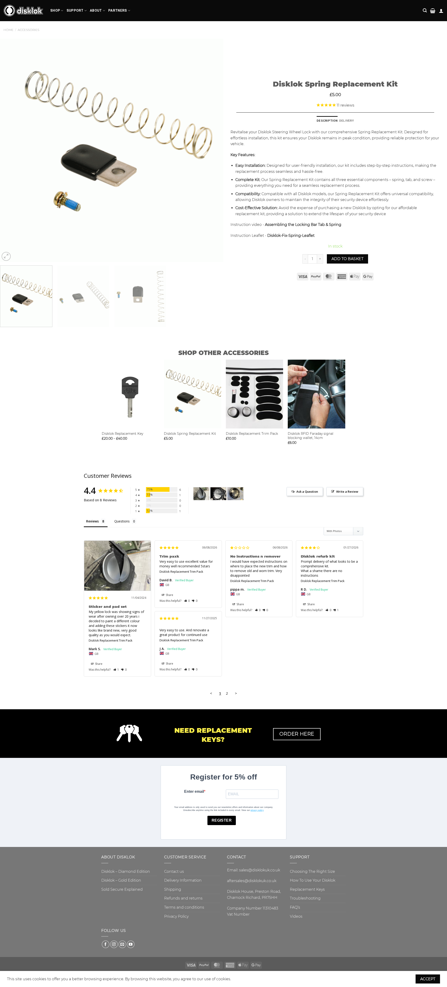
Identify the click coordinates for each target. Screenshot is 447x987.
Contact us (174, 871)
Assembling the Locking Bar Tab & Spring (303, 224)
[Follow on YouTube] (131, 944)
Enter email (194, 791)
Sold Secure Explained (122, 889)
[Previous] (10, 150)
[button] (116, 670)
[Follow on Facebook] (105, 944)
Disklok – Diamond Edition (125, 871)
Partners (117, 11)
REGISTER (222, 820)
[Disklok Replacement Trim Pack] (254, 394)
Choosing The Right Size (312, 871)
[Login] (441, 11)
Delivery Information (183, 880)
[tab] (327, 120)
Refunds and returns (183, 898)
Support (75, 11)
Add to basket (347, 259)
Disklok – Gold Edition (121, 880)
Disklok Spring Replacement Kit (190, 434)
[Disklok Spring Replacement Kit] (192, 394)
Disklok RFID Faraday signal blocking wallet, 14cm (310, 436)
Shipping (172, 889)
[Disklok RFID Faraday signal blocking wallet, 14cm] (316, 394)
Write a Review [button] (347, 491)
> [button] (236, 693)
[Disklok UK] (23, 11)
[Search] (425, 10)
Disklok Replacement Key (122, 434)
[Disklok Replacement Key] (130, 394)
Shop (55, 11)
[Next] (213, 150)
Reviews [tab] (92, 521)
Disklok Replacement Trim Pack (252, 434)
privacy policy (257, 810)
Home (8, 30)
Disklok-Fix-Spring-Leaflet (291, 235)
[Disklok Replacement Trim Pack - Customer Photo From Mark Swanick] (201, 493)
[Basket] (432, 11)
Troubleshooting (305, 898)
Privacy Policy (176, 916)
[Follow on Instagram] (114, 944)
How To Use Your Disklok (312, 880)
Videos (296, 916)
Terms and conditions (184, 907)
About (96, 11)
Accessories (28, 30)
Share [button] (98, 664)
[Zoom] (6, 256)
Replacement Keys (307, 889)
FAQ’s (295, 907)
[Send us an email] (122, 944)
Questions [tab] (122, 521)
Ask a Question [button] (307, 491)
